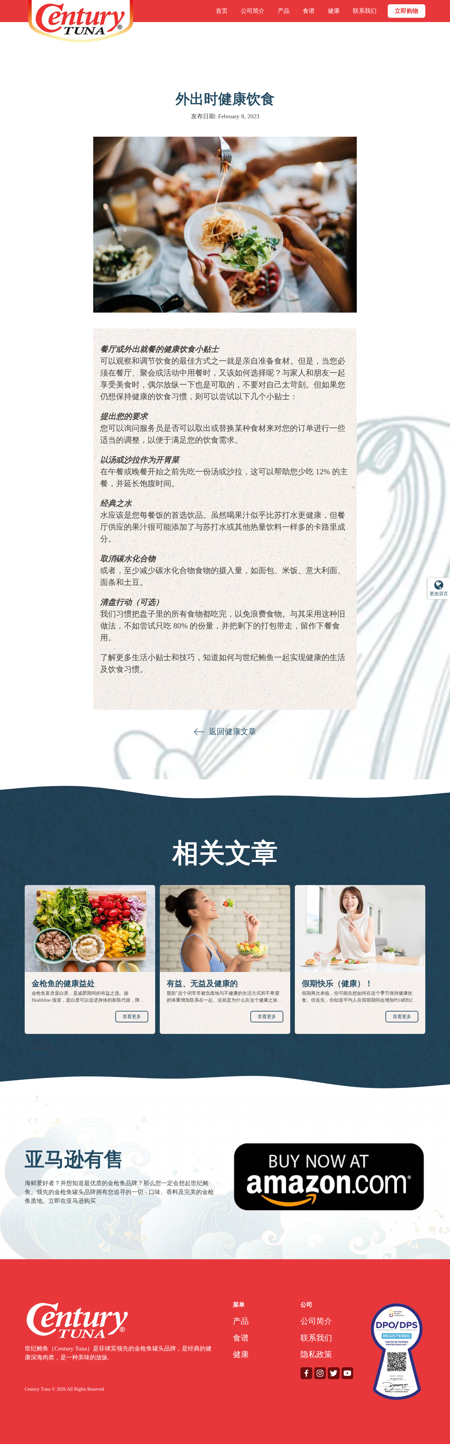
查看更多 (132, 1016)
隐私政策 (316, 1354)
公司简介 (253, 11)
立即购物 (406, 11)
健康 (334, 11)
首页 (222, 11)
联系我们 (365, 11)
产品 (284, 11)
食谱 (309, 11)
